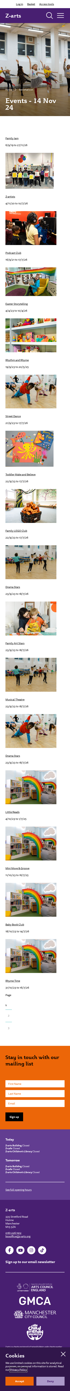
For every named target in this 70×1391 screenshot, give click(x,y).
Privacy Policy (18, 1369)
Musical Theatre (14, 699)
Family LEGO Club (16, 531)
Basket (31, 4)
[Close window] (63, 1354)
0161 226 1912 (13, 1233)
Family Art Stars (14, 643)
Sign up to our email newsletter (30, 1262)
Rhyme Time (12, 981)
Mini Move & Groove (17, 868)
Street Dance (13, 416)
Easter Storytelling (16, 304)
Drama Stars (12, 587)
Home (8, 90)
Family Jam (12, 138)
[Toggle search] (50, 16)
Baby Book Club (14, 924)
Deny (50, 1381)
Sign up (14, 1117)
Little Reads (12, 812)
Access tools (46, 4)
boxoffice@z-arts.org (17, 1236)
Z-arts (13, 15)
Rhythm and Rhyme (17, 360)
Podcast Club (13, 253)
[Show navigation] (60, 16)
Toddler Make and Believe (20, 474)
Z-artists (10, 196)
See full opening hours (18, 1189)
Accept (19, 1381)
